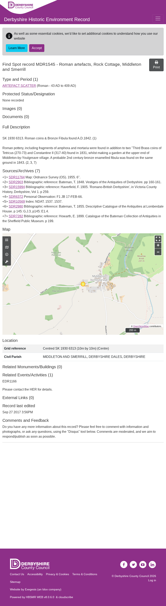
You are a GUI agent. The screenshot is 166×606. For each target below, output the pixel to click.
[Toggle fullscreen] (158, 239)
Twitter (133, 564)
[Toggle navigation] (158, 18)
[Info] (7, 254)
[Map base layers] (7, 247)
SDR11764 (17, 177)
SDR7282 (16, 216)
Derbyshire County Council (132, 576)
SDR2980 (16, 206)
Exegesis (30, 589)
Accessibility (35, 574)
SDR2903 (16, 182)
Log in (152, 580)
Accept (37, 48)
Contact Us (17, 574)
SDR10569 (17, 201)
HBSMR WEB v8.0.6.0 (41, 597)
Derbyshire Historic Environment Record (47, 19)
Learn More (17, 48)
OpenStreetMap (141, 326)
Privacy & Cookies (57, 574)
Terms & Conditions (84, 574)
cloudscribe (66, 597)
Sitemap (15, 581)
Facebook (124, 564)
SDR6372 (16, 196)
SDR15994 (17, 187)
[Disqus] (83, 496)
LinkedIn (152, 564)
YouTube (143, 564)
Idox (45, 589)
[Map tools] (7, 262)
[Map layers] (7, 240)
